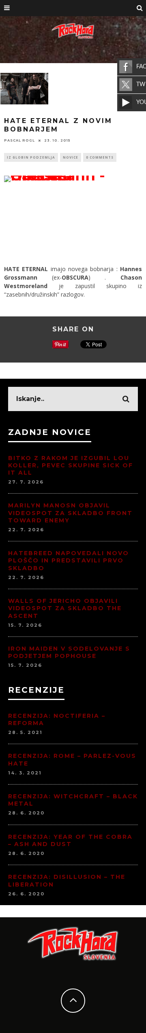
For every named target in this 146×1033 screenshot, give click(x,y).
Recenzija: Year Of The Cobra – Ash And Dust (70, 840)
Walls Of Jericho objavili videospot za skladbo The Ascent (65, 608)
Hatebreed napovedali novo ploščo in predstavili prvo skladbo (68, 560)
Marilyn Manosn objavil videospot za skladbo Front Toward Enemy (70, 513)
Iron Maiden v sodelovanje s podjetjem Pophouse (69, 652)
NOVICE (70, 157)
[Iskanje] (140, 8)
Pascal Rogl (19, 140)
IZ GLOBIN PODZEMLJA (31, 157)
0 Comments (100, 157)
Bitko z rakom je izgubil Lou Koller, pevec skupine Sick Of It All (70, 465)
